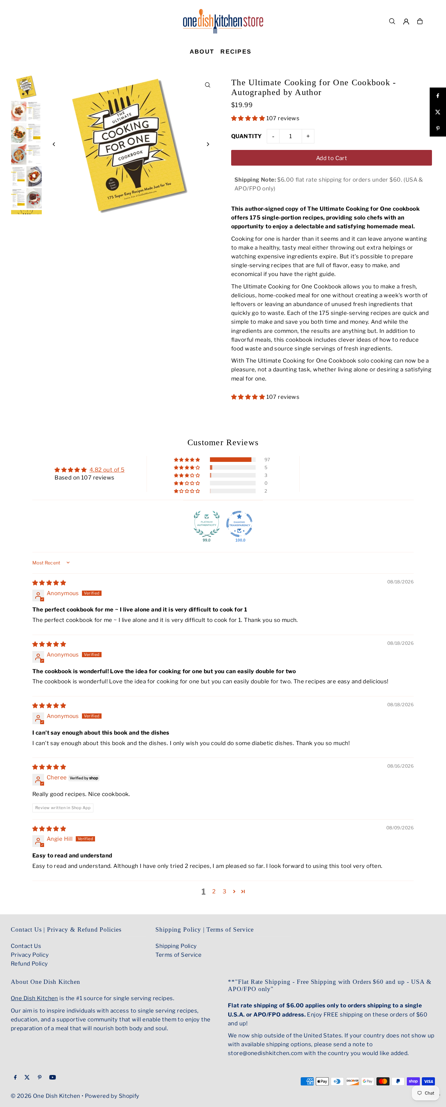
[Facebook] (15, 1078)
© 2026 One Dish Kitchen (45, 1096)
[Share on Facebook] (438, 96)
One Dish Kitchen (34, 998)
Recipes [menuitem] (235, 51)
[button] (248, 118)
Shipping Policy (176, 946)
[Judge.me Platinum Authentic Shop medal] (207, 524)
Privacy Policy (30, 955)
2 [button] (213, 891)
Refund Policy (29, 963)
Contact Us (26, 946)
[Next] (207, 144)
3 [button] (224, 891)
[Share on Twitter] (438, 112)
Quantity (246, 136)
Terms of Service (178, 955)
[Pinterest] (39, 1078)
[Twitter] (27, 1078)
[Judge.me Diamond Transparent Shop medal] (239, 524)
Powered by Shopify (112, 1096)
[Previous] (54, 144)
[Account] (406, 21)
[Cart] (419, 21)
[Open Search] (392, 21)
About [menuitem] (202, 51)
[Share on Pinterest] (438, 128)
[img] (49, 582)
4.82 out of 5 (107, 469)
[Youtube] (52, 1078)
